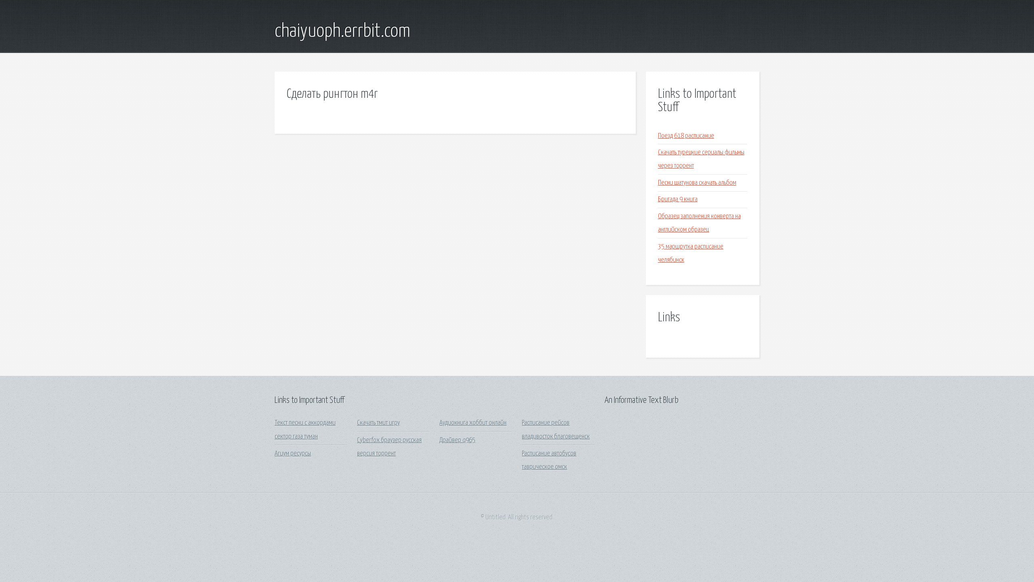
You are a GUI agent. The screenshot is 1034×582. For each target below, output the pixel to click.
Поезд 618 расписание (686, 136)
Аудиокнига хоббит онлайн (472, 423)
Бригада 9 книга (678, 199)
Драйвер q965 (457, 440)
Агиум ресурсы (293, 453)
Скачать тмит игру (378, 423)
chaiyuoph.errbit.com (342, 31)
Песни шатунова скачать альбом (697, 182)
